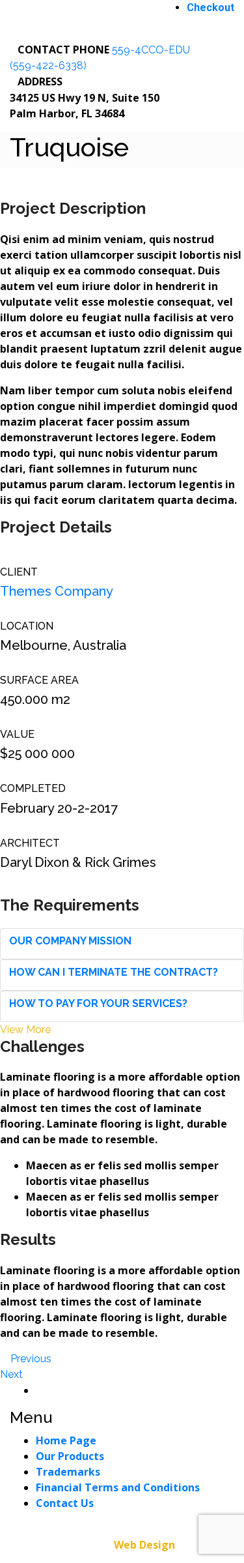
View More (25, 1029)
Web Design (144, 1545)
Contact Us (65, 1503)
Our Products (70, 1456)
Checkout (210, 7)
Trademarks (68, 1472)
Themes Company (56, 591)
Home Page (66, 1440)
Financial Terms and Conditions (118, 1487)
